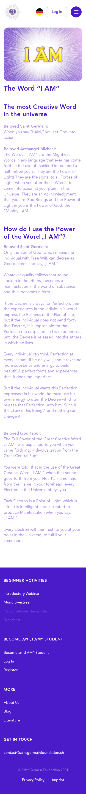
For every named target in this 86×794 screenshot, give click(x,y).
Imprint (58, 780)
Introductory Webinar (21, 593)
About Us (11, 702)
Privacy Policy (33, 780)
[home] (12, 12)
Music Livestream (18, 602)
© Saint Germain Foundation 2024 (43, 770)
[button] (76, 11)
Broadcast (12, 620)
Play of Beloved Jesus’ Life (25, 611)
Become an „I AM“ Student (26, 652)
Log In (9, 661)
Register (11, 670)
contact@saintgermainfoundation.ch (34, 752)
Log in (57, 11)
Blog (7, 711)
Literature (12, 720)
